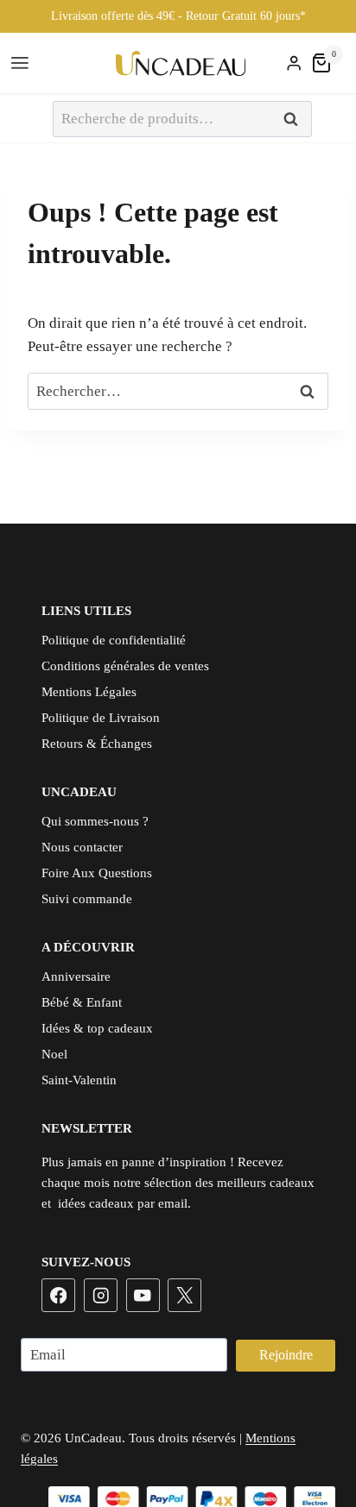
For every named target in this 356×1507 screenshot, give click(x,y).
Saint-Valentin (79, 1080)
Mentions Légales (89, 692)
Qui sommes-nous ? (95, 821)
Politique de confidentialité (113, 640)
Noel (54, 1054)
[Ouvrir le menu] (22, 63)
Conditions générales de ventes (125, 666)
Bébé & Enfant (81, 1002)
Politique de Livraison (100, 718)
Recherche (295, 120)
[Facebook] (58, 1295)
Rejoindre (286, 1354)
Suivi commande (86, 899)
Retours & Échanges (96, 743)
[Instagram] (101, 1295)
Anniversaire (76, 976)
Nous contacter (82, 847)
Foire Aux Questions (96, 873)
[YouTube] (143, 1295)
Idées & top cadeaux (97, 1028)
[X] (184, 1295)
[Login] (293, 63)
